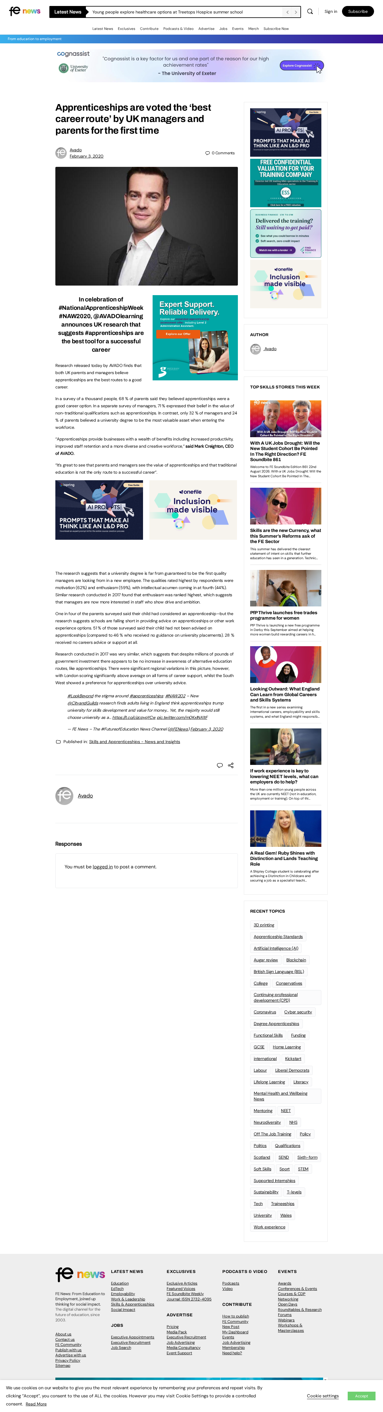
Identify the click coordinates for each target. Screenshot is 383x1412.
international (265, 1058)
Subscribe (358, 11)
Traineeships (282, 1203)
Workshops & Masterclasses (291, 1328)
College (261, 983)
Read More (36, 1404)
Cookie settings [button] (323, 1396)
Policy (305, 1134)
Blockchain (296, 960)
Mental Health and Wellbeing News (281, 1096)
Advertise (206, 28)
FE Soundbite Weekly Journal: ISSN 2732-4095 (189, 1296)
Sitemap (62, 1365)
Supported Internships (274, 1180)
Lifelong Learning (269, 1082)
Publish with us (68, 1349)
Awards (284, 1283)
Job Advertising (181, 1342)
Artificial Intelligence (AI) (276, 948)
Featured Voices (181, 1288)
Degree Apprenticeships (276, 1023)
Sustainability (266, 1192)
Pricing (173, 1326)
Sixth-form (307, 1157)
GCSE (259, 1047)
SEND (284, 1157)
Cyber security (298, 1012)
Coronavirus (265, 1012)
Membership (233, 1347)
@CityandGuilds (82, 703)
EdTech (117, 1288)
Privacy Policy (67, 1360)
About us (63, 1334)
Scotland (262, 1157)
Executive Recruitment (131, 1342)
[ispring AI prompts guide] (99, 536)
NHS (293, 1122)
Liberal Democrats (292, 1070)
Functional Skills (268, 1035)
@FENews (178, 729)
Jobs (223, 28)
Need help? (232, 1352)
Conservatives (289, 983)
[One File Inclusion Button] (193, 536)
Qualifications (287, 1145)
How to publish (235, 1316)
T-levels (294, 1192)
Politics (260, 1145)
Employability (123, 1293)
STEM (303, 1169)
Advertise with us (70, 1355)
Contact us (65, 1339)
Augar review (266, 960)
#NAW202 (175, 696)
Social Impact (123, 1309)
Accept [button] (361, 1396)
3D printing (264, 925)
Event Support (179, 1352)
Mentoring (263, 1110)
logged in (103, 867)
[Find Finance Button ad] (285, 233)
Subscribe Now (276, 28)
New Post (230, 1326)
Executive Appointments (132, 1337)
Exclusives (126, 28)
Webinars (286, 1320)
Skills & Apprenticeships (132, 1304)
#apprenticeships (146, 696)
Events (238, 28)
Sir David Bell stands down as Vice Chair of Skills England (147, 12)
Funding (298, 1035)
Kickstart (293, 1058)
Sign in (331, 11)
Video (227, 1288)
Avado (76, 150)
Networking (288, 1299)
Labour (260, 1070)
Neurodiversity (267, 1122)
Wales (286, 1215)
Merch (253, 28)
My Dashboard (235, 1332)
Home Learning (287, 1047)
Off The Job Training (272, 1134)
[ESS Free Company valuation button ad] (285, 182)
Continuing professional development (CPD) (275, 997)
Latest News (102, 28)
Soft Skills (262, 1169)
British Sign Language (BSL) (279, 971)
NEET (286, 1110)
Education (120, 1283)
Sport (284, 1169)
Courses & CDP (292, 1293)
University (263, 1215)
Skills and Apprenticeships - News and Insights (134, 741)
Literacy (301, 1082)
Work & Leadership (128, 1299)
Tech (258, 1203)
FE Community (68, 1344)
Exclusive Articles (182, 1283)
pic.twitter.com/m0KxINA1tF (182, 717)
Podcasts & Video (178, 28)
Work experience (269, 1227)
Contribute (149, 28)
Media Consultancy (183, 1347)
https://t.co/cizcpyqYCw (133, 717)
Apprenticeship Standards (278, 936)
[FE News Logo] (24, 11)
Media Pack (177, 1332)
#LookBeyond (80, 696)
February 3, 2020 (87, 156)
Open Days (287, 1304)
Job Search (121, 1347)
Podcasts (230, 1283)
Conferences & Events (297, 1288)
